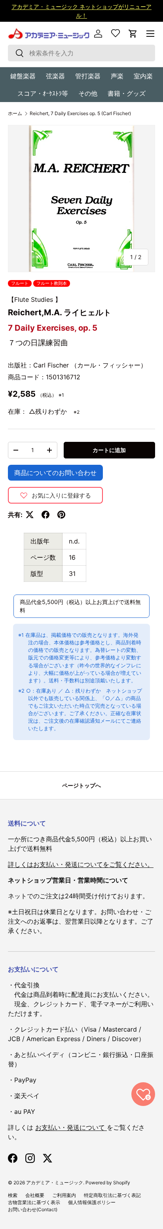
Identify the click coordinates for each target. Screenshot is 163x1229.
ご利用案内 (64, 1195)
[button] (133, 33)
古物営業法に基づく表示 (34, 1202)
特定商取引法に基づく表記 (112, 1195)
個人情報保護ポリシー (92, 1202)
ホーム (15, 113)
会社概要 (34, 1195)
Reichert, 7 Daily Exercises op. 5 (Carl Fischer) (80, 113)
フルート (19, 283)
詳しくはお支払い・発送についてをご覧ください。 (81, 864)
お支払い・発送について (71, 1127)
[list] (81, 198)
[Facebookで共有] (45, 515)
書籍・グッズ (127, 93)
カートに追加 (109, 450)
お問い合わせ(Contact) (32, 1209)
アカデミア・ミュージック (54, 1182)
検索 (12, 1195)
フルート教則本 (51, 283)
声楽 (117, 76)
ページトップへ (81, 785)
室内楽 (143, 76)
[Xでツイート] (30, 515)
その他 (87, 93)
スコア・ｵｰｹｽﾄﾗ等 (42, 93)
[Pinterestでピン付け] (61, 515)
